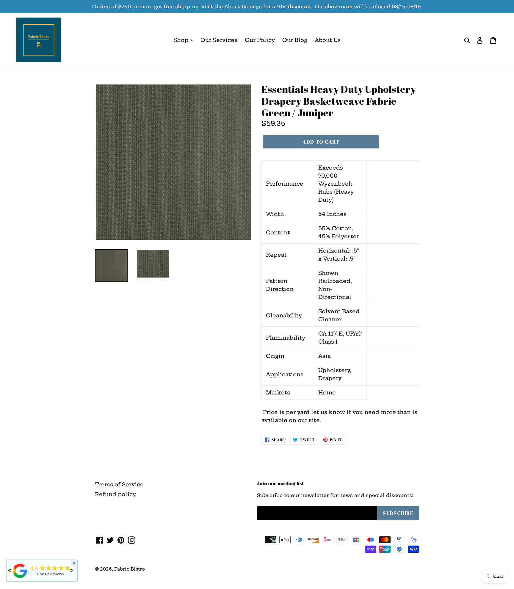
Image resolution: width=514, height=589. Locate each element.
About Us (328, 40)
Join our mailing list (280, 483)
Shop (181, 40)
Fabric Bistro (129, 569)
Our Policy (260, 40)
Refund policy (115, 494)
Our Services (218, 40)
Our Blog (294, 40)
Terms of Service (119, 484)
